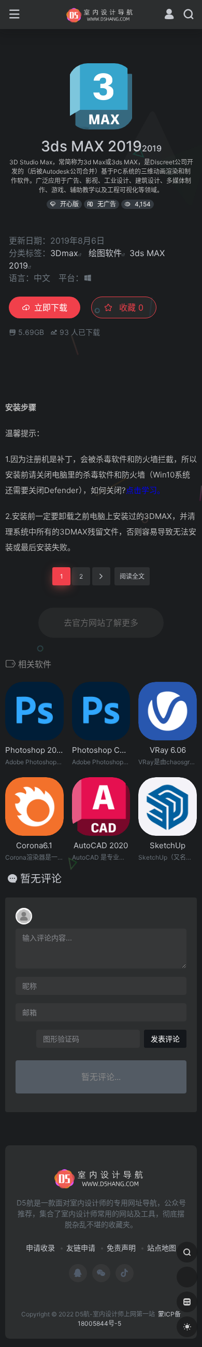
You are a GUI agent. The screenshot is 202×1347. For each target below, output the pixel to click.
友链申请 (80, 1247)
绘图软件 (105, 253)
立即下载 (50, 307)
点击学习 (141, 490)
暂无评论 (41, 879)
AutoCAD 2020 (101, 845)
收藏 (130, 307)
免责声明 (121, 1247)
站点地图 (161, 1247)
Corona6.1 (34, 845)
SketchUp (167, 845)
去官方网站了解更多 (101, 623)
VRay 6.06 (168, 750)
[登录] (169, 15)
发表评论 (165, 1038)
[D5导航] (101, 14)
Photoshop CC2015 (101, 750)
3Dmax (64, 253)
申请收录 (40, 1247)
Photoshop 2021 (34, 750)
